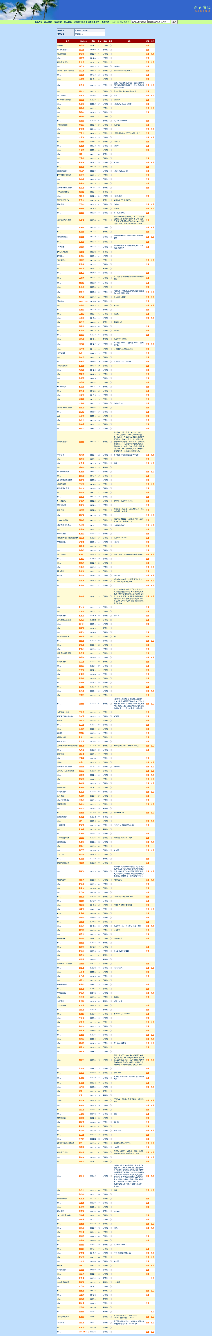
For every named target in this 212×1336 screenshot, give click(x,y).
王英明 (81, 695)
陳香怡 (81, 292)
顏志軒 (81, 112)
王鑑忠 (81, 800)
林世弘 (81, 175)
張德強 (81, 505)
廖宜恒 (81, 934)
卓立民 (81, 1286)
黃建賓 (81, 1068)
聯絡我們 (105, 22)
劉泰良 (81, 407)
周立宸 (81, 66)
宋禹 (80, 1091)
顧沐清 (81, 268)
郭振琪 (81, 871)
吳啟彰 (81, 104)
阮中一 (81, 335)
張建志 (81, 91)
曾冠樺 (81, 54)
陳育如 (81, 200)
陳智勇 (81, 357)
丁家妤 (81, 158)
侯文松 (81, 567)
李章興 (81, 580)
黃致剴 (81, 1249)
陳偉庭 (81, 339)
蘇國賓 (81, 492)
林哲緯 (81, 179)
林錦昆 (81, 792)
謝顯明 (81, 260)
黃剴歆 (81, 1207)
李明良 (81, 1018)
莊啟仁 (81, 559)
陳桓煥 (81, 247)
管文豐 (81, 1253)
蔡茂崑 (81, 575)
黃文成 (81, 741)
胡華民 (81, 905)
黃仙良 (81, 607)
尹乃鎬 (81, 976)
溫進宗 (81, 1295)
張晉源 (81, 1035)
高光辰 (81, 620)
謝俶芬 (81, 58)
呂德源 (81, 1078)
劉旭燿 (81, 1152)
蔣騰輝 (81, 162)
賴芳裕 (81, 322)
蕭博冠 (81, 1039)
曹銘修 (81, 391)
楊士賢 (81, 252)
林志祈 (81, 550)
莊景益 (81, 984)
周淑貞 (81, 196)
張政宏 (81, 720)
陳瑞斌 (81, 571)
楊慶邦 (81, 909)
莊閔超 (81, 242)
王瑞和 (81, 318)
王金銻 (81, 141)
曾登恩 (81, 993)
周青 (80, 154)
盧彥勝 (81, 1005)
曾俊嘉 (81, 968)
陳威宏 (81, 779)
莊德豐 (81, 825)
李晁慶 (81, 1232)
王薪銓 (81, 314)
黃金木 (81, 649)
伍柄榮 (81, 1215)
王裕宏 (81, 484)
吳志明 (81, 1317)
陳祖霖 (81, 1009)
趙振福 (81, 480)
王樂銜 (81, 395)
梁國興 (81, 880)
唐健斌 (81, 943)
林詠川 (81, 420)
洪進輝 (81, 75)
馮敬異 (81, 1274)
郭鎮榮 (81, 1122)
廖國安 (81, 1047)
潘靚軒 (81, 116)
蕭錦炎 (81, 1157)
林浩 (80, 353)
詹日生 (81, 1190)
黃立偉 (81, 892)
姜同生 (81, 1194)
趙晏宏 (81, 666)
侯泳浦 (81, 997)
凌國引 (81, 428)
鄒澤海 (81, 632)
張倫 (80, 1265)
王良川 (81, 133)
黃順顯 (81, 1001)
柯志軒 (81, 442)
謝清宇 (81, 467)
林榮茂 (81, 220)
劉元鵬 (81, 854)
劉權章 (81, 167)
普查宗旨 (58, 22)
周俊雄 (81, 746)
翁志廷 (81, 817)
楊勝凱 (81, 510)
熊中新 (81, 326)
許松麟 (81, 501)
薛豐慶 (81, 989)
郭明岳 (81, 1176)
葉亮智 (81, 955)
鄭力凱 (81, 930)
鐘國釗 (81, 1244)
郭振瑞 (81, 1282)
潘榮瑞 (81, 636)
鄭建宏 (81, 125)
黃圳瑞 (81, 691)
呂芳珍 (81, 525)
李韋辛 (81, 374)
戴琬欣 (81, 1126)
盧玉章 (81, 1022)
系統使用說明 (80, 22)
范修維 (81, 370)
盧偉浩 (81, 1327)
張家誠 (81, 1014)
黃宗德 (81, 913)
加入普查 (68, 22)
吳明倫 (81, 232)
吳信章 (81, 187)
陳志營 (81, 704)
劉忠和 (81, 947)
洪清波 (81, 1270)
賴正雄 (81, 108)
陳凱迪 (81, 1109)
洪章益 (81, 305)
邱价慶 (81, 754)
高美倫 (81, 750)
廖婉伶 (81, 1311)
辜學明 (81, 309)
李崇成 (81, 546)
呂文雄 (81, 661)
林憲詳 (81, 471)
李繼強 (81, 1224)
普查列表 (38, 22)
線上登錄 (48, 22)
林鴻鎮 (81, 596)
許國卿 (81, 542)
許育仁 (81, 762)
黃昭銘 (81, 833)
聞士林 (81, 1030)
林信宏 (81, 387)
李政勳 (81, 733)
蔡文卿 (81, 455)
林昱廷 (81, 1105)
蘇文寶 (81, 628)
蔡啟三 (81, 951)
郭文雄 (81, 45)
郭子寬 (81, 515)
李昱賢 (81, 670)
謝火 (80, 821)
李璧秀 (81, 150)
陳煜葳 (81, 1322)
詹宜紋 (81, 297)
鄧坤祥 (81, 476)
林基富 (81, 1198)
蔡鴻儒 (81, 1303)
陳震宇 (81, 917)
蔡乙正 (81, 850)
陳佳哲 (81, 838)
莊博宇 (81, 787)
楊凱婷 (81, 100)
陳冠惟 (81, 653)
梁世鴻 (81, 901)
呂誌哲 (81, 416)
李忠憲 (81, 137)
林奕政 (81, 330)
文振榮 (81, 563)
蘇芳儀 (81, 938)
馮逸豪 (81, 1203)
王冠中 (81, 204)
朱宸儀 (81, 85)
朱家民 (81, 674)
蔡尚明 (81, 585)
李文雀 (81, 50)
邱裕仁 (81, 771)
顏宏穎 (81, 657)
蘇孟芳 (81, 361)
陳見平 (81, 766)
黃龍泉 (81, 926)
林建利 (81, 1026)
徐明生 (81, 1228)
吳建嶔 (81, 287)
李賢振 (81, 403)
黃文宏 (81, 256)
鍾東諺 (81, 399)
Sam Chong (84, 1332)
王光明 (81, 1307)
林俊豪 (81, 366)
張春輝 (81, 1211)
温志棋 (81, 278)
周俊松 (81, 520)
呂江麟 (81, 725)
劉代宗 (81, 624)
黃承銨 (81, 884)
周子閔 (81, 863)
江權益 (81, 79)
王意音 (81, 121)
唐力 (80, 1143)
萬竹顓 (81, 1130)
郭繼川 (81, 273)
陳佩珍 (81, 1299)
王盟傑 (81, 972)
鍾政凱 (81, 213)
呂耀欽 (81, 729)
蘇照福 (81, 678)
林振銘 (81, 1083)
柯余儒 (81, 208)
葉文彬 (81, 846)
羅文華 (81, 959)
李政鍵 (81, 237)
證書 (147, 45)
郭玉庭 (81, 645)
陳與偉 (81, 922)
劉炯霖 (81, 1118)
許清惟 (81, 687)
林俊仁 (81, 554)
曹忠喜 (81, 529)
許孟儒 (81, 463)
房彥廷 (81, 812)
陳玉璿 (81, 1219)
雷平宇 (81, 227)
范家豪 (81, 146)
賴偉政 (81, 783)
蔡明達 (81, 192)
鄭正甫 (81, 1060)
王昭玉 (81, 95)
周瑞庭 (81, 896)
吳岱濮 (81, 796)
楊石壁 (81, 538)
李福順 (81, 611)
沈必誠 (81, 344)
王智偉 (81, 682)
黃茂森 (81, 129)
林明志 (81, 804)
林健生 (81, 533)
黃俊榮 (81, 829)
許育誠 (81, 382)
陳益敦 (81, 775)
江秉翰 (81, 758)
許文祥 (81, 70)
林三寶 (81, 1100)
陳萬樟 (81, 424)
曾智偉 (81, 1278)
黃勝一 (81, 737)
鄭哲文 (81, 497)
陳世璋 (81, 378)
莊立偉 (81, 1135)
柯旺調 (81, 171)
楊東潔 (81, 1291)
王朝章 (81, 712)
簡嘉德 (81, 641)
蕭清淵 (81, 283)
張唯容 (81, 1051)
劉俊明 (81, 1236)
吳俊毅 (81, 842)
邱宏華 (81, 1147)
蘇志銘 (81, 264)
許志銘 (81, 1240)
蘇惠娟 (81, 183)
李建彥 (81, 1261)
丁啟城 (81, 1114)
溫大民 (81, 1087)
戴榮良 (81, 888)
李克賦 (81, 1139)
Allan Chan (83, 301)
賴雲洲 (81, 459)
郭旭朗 (81, 1043)
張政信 (81, 963)
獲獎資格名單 (93, 22)
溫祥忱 (81, 349)
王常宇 (81, 1073)
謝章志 (81, 980)
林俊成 (81, 615)
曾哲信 (81, 62)
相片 (152, 54)
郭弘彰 (81, 412)
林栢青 (81, 859)
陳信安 (81, 488)
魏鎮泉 (81, 1161)
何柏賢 (81, 716)
